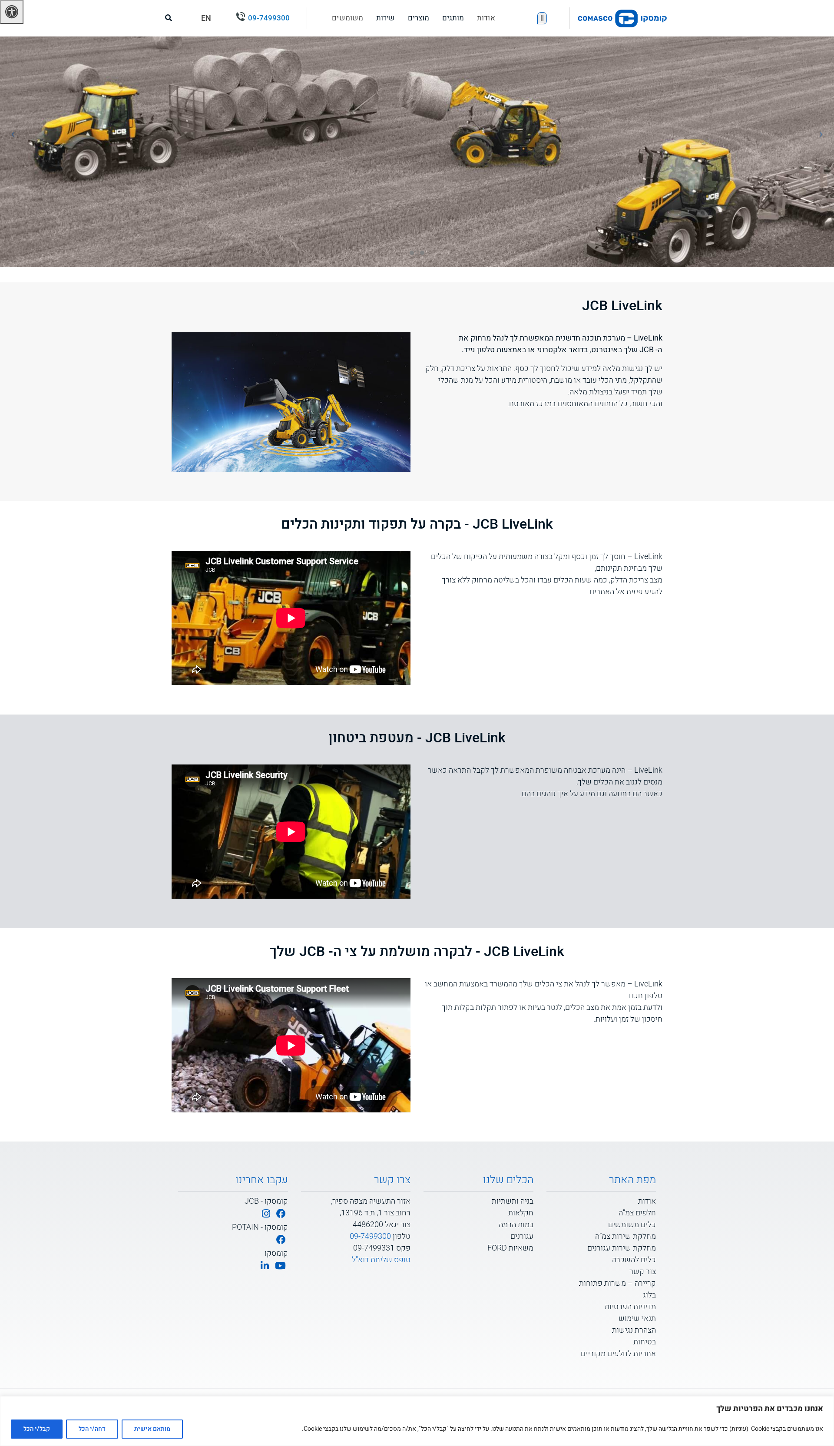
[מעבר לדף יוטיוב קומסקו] (280, 1266)
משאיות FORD (510, 1248)
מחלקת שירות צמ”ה (625, 1236)
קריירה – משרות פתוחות (617, 1283)
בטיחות (644, 1342)
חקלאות (520, 1213)
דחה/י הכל (92, 1428)
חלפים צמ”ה (637, 1213)
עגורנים (521, 1236)
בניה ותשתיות (512, 1201)
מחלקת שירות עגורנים (621, 1248)
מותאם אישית (152, 1428)
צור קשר (642, 1271)
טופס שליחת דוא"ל (381, 1260)
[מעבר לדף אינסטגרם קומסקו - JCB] (266, 1214)
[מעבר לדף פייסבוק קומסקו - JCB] (281, 1214)
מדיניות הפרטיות (630, 1307)
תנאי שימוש (637, 1318)
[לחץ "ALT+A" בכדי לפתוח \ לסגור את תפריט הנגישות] (11, 12)
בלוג (649, 1295)
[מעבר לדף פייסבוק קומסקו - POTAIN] (281, 1240)
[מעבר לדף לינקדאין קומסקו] (265, 1266)
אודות (486, 18)
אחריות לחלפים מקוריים (618, 1354)
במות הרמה (516, 1225)
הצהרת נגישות (634, 1330)
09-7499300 (269, 18)
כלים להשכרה (634, 1260)
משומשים (347, 18)
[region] (417, 1421)
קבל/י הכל (36, 1428)
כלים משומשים (632, 1225)
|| (542, 18)
